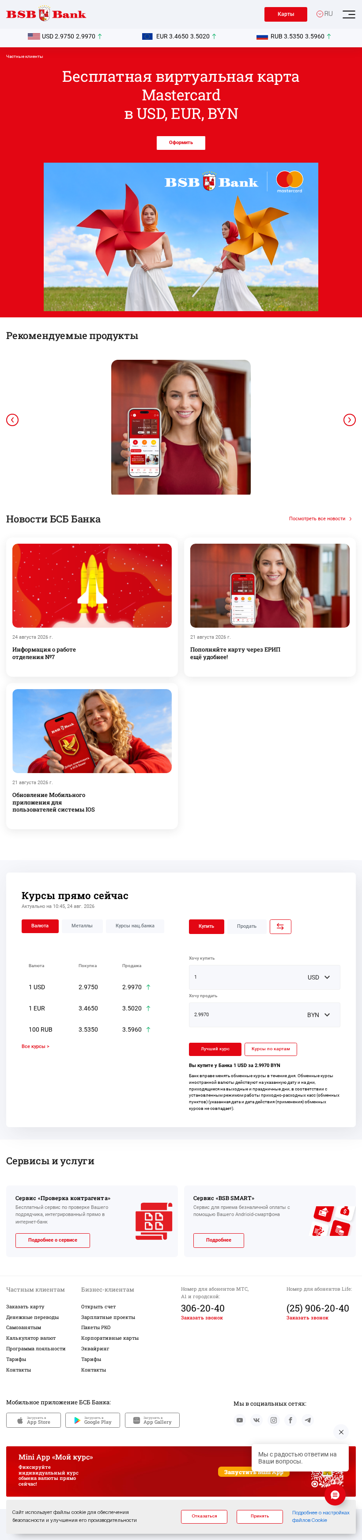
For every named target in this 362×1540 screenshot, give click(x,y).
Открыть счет (98, 1306)
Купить (206, 926)
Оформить (181, 142)
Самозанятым (23, 1327)
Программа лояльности (36, 1348)
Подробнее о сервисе (52, 1240)
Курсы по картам (271, 1049)
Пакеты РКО (96, 1327)
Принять (260, 1516)
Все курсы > (35, 1046)
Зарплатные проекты (108, 1317)
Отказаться (204, 1516)
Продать (246, 926)
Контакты (18, 1369)
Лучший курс (215, 1049)
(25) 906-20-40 (318, 1308)
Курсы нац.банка (135, 926)
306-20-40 (203, 1308)
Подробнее (218, 1240)
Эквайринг (95, 1348)
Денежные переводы (32, 1317)
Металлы (82, 926)
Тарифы (16, 1359)
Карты (286, 14)
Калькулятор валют (31, 1337)
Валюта (40, 926)
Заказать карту (25, 1306)
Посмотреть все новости (317, 519)
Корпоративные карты (110, 1337)
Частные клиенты (24, 56)
